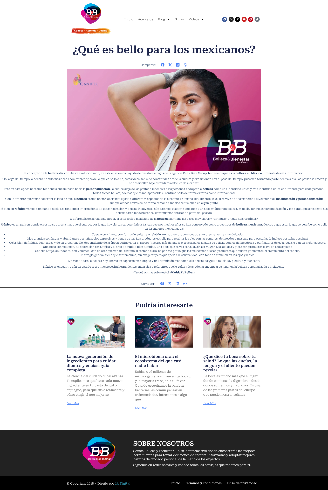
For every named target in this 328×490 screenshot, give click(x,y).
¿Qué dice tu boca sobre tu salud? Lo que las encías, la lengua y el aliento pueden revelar (230, 363)
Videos (194, 19)
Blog (161, 19)
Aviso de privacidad (241, 483)
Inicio (128, 19)
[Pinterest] (250, 19)
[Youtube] (244, 19)
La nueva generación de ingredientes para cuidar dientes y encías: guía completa (91, 363)
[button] (163, 65)
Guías (179, 19)
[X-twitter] (237, 19)
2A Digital (122, 483)
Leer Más (73, 403)
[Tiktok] (257, 19)
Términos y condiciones (203, 483)
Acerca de (145, 19)
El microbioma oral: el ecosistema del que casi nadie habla (158, 361)
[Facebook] (224, 19)
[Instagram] (231, 19)
